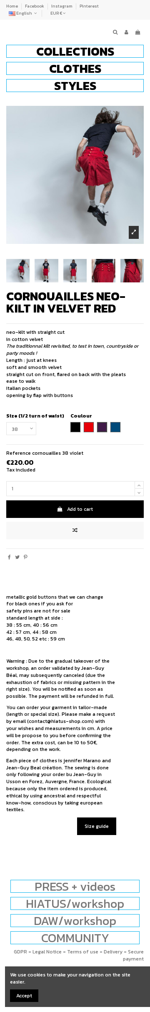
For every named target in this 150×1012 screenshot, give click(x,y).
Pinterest (89, 6)
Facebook (35, 6)
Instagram (62, 6)
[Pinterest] (26, 557)
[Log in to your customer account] (126, 32)
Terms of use (82, 952)
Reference (18, 453)
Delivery (113, 952)
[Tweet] (17, 557)
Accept (24, 995)
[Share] (9, 557)
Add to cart (80, 509)
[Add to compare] (75, 530)
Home (12, 6)
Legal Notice (47, 952)
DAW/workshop (75, 921)
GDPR (20, 952)
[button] (75, 51)
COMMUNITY (75, 938)
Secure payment (133, 955)
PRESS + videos (75, 886)
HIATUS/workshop (75, 903)
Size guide (97, 826)
